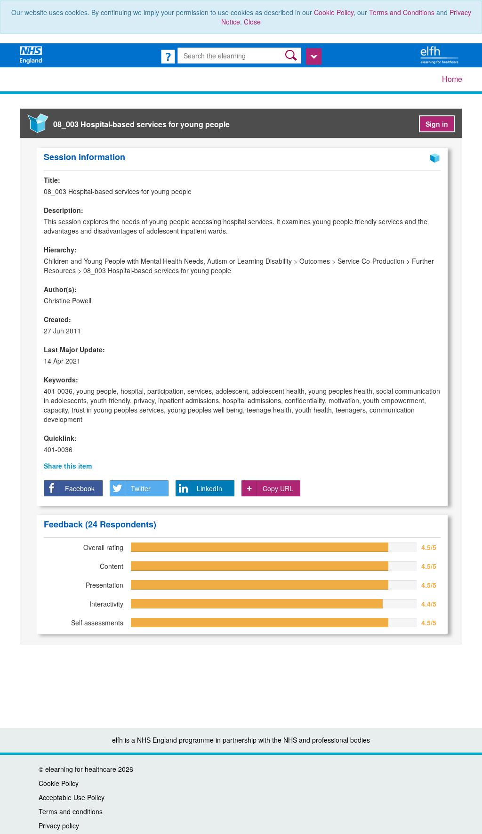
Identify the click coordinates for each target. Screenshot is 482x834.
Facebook (80, 488)
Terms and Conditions (401, 12)
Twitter (141, 488)
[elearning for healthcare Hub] (440, 54)
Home (452, 78)
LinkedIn (209, 488)
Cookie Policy (333, 12)
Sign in (437, 124)
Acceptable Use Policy (71, 797)
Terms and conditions (71, 811)
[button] (292, 55)
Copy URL (278, 488)
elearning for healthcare (80, 769)
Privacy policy (59, 825)
